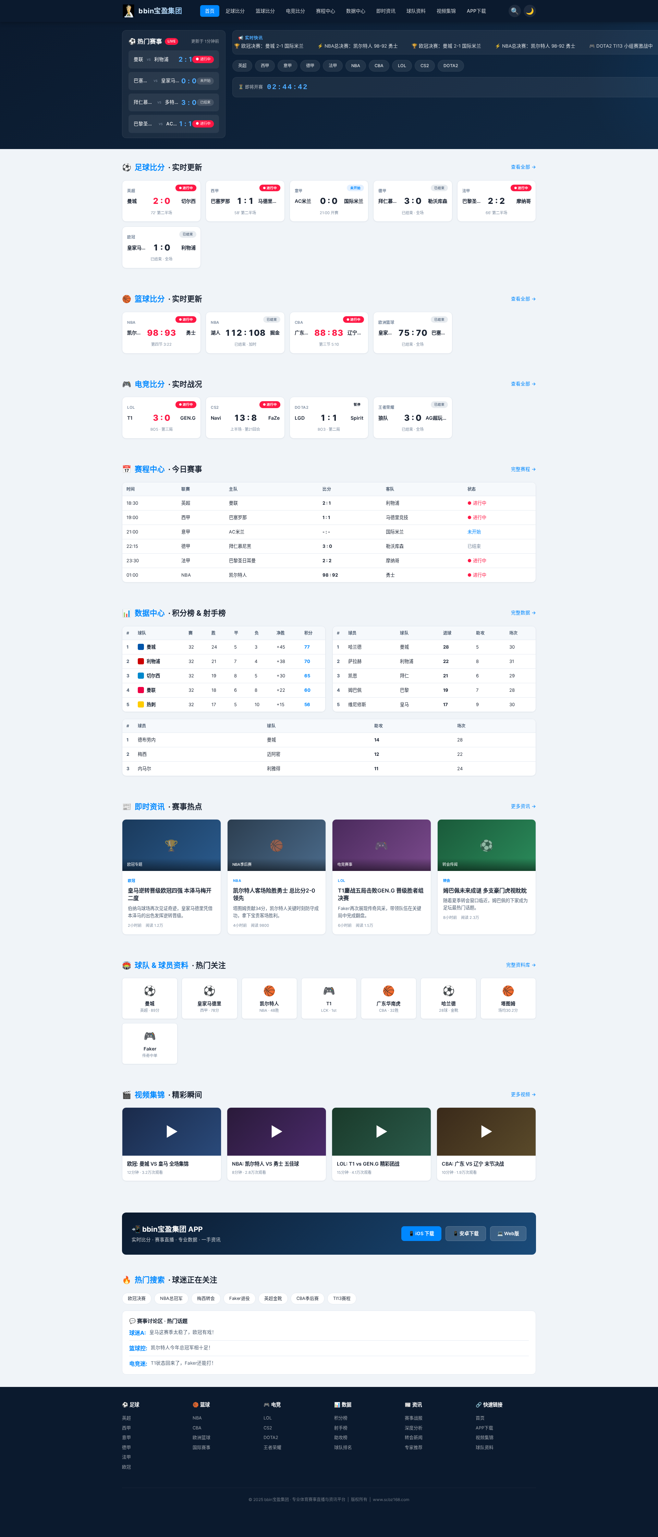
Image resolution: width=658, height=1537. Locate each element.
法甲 (333, 65)
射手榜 (341, 1427)
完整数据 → (523, 612)
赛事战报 (414, 1418)
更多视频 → (523, 1094)
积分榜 (341, 1418)
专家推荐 (414, 1447)
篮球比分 (265, 11)
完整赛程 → (523, 469)
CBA (379, 65)
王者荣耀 (272, 1447)
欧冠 (126, 1467)
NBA (355, 65)
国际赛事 (201, 1447)
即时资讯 (385, 11)
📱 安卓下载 (466, 1233)
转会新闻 (414, 1437)
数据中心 (355, 11)
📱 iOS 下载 (421, 1233)
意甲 (287, 65)
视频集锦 (446, 11)
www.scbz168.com (391, 1499)
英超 (242, 65)
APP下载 (476, 11)
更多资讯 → (523, 806)
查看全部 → (523, 167)
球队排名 (343, 1447)
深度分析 (414, 1427)
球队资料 (416, 11)
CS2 (425, 65)
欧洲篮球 (201, 1437)
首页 (210, 11)
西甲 (265, 65)
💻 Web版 (508, 1233)
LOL (402, 65)
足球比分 (235, 11)
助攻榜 (341, 1437)
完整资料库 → (521, 965)
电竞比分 (295, 11)
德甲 (310, 65)
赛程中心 (325, 11)
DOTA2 (450, 65)
